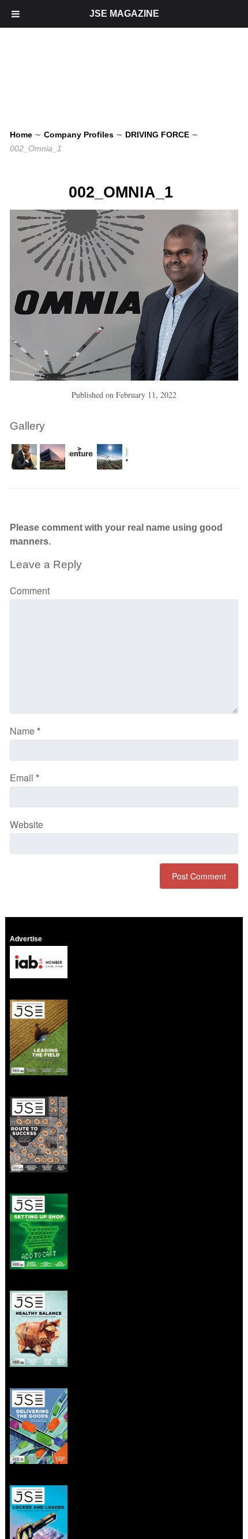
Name (25, 730)
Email (24, 777)
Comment (30, 590)
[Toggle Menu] (15, 14)
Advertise (26, 939)
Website (26, 824)
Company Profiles (79, 134)
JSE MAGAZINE (124, 13)
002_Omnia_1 (121, 192)
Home (21, 134)
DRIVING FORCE (157, 134)
